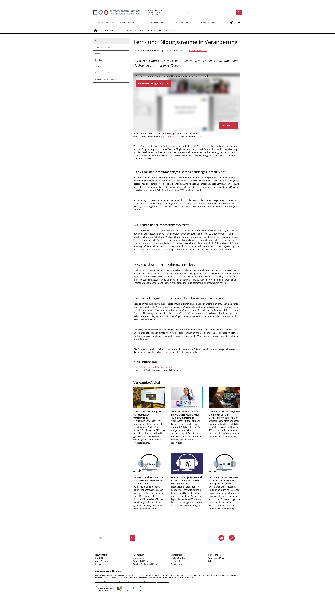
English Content (178, 557)
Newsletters (101, 554)
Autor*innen (101, 561)
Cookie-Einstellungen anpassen (153, 83)
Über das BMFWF (216, 557)
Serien (97, 54)
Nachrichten (126, 30)
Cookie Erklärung (141, 561)
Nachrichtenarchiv (103, 47)
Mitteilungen (214, 554)
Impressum (138, 554)
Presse (98, 564)
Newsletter (99, 60)
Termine (98, 66)
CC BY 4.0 (171, 136)
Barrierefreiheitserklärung (146, 564)
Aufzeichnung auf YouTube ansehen (156, 367)
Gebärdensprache (180, 564)
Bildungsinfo (128, 22)
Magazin (153, 22)
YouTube (229, 125)
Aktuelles (102, 22)
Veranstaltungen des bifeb (104, 73)
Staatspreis (176, 554)
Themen (179, 22)
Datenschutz (139, 557)
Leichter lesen (177, 561)
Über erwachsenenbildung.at (105, 79)
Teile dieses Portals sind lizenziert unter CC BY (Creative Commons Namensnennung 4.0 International (132, 582)
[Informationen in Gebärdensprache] (231, 22)
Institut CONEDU (198, 575)
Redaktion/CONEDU (198, 50)
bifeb (210, 561)
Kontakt (99, 557)
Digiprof (205, 22)
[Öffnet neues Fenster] (154, 12)
